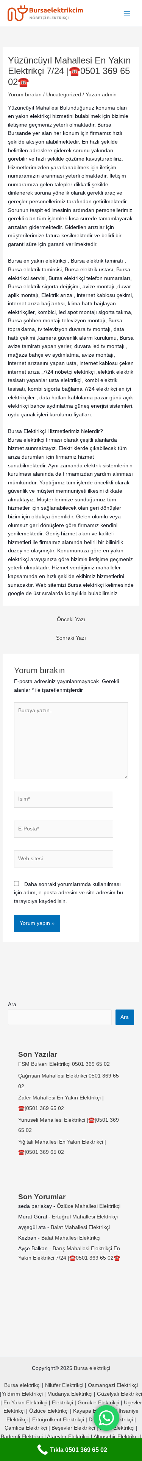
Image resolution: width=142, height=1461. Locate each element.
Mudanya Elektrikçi (69, 1394)
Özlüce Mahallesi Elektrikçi (88, 1206)
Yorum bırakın (25, 94)
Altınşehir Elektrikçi (116, 1436)
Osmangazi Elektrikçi (113, 1385)
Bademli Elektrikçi (22, 1436)
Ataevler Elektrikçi (68, 1436)
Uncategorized (63, 94)
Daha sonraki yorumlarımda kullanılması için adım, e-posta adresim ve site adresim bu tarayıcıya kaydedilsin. (68, 892)
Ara (12, 1004)
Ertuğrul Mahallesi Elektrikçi (85, 1217)
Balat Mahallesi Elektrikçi (80, 1227)
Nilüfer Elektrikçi (64, 1385)
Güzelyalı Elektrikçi (119, 1394)
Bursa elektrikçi (92, 1368)
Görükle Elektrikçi (98, 1402)
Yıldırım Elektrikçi (22, 1394)
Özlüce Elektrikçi (49, 1411)
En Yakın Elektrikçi (26, 1402)
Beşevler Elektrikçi (73, 1428)
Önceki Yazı (71, 619)
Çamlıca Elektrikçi (26, 1428)
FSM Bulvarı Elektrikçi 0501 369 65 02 (64, 1064)
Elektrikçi (62, 1402)
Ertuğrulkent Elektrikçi (58, 1419)
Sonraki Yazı (71, 638)
